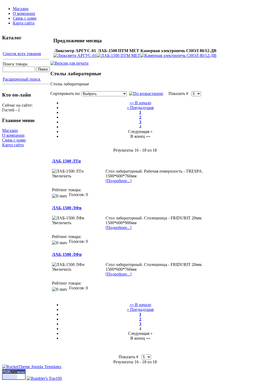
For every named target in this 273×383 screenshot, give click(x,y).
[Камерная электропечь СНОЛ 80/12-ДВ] (178, 55)
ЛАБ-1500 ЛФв (67, 208)
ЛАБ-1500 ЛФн (67, 254)
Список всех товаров (22, 53)
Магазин (21, 8)
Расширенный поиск (22, 79)
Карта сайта (23, 23)
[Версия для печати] (69, 62)
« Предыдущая (140, 107)
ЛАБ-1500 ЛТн (66, 161)
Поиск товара (15, 64)
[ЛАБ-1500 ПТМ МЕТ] (118, 55)
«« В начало (140, 103)
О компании (24, 13)
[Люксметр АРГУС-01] (75, 55)
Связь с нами (25, 18)
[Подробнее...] (118, 180)
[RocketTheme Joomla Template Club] (31, 366)
